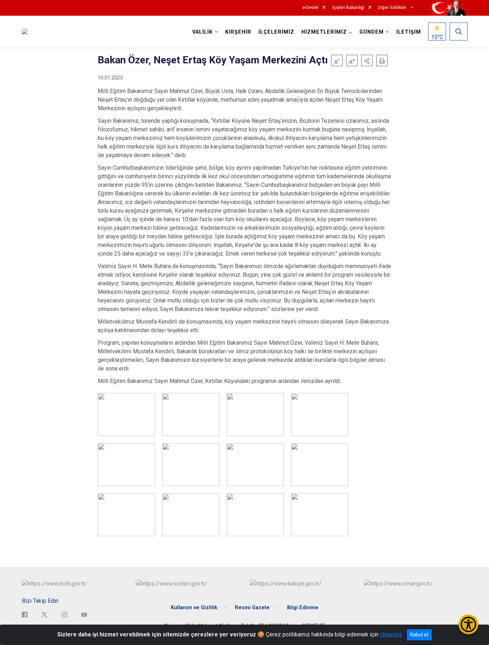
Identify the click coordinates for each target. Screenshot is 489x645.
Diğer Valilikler (392, 7)
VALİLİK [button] (202, 32)
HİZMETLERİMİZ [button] (324, 32)
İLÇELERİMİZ (276, 32)
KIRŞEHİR (238, 32)
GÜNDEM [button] (371, 32)
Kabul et (419, 634)
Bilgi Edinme (302, 608)
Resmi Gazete (252, 608)
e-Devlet (310, 7)
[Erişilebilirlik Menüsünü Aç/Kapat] (468, 624)
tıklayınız (391, 634)
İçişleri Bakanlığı (348, 7)
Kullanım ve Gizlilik (194, 608)
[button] (367, 60)
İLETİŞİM (408, 32)
